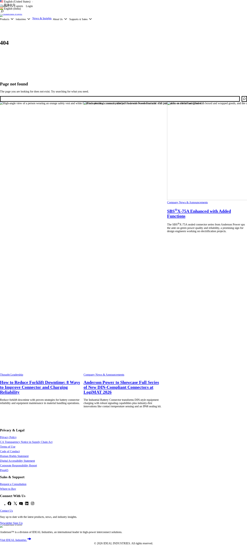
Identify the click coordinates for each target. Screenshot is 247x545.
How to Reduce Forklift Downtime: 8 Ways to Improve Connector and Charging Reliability (40, 387)
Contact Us (6, 510)
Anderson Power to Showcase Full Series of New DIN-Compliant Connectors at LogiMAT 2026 (121, 387)
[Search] (244, 99)
